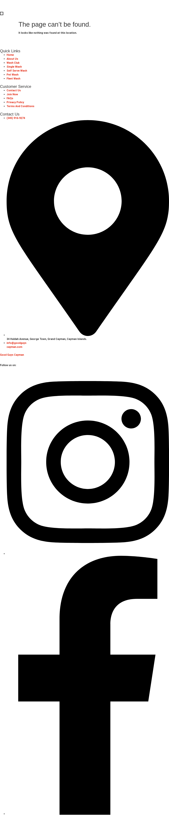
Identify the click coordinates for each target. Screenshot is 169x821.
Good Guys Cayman (12, 354)
